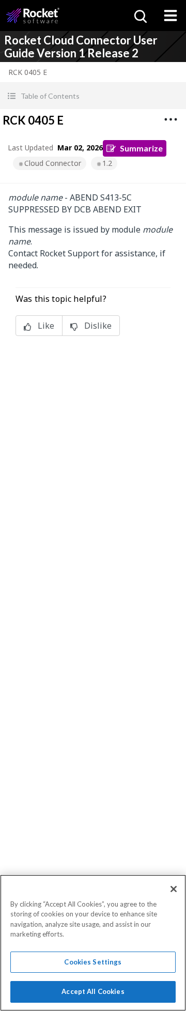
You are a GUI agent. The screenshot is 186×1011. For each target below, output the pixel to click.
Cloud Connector (52, 163)
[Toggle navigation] (170, 15)
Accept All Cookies (92, 991)
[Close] (173, 889)
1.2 (107, 163)
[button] (93, 96)
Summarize (141, 148)
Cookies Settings (92, 962)
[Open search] (139, 15)
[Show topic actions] (170, 119)
